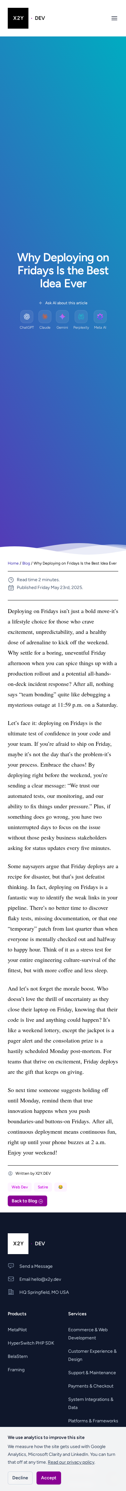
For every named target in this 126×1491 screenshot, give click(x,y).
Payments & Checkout (90, 1386)
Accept (49, 1478)
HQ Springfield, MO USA (44, 1292)
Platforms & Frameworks (93, 1421)
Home (13, 563)
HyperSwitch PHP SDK (31, 1343)
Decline (20, 1478)
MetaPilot (17, 1330)
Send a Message (36, 1266)
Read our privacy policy (71, 1462)
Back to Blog (25, 1201)
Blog (26, 563)
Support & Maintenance (92, 1372)
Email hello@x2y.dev (40, 1279)
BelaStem (18, 1356)
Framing (16, 1370)
